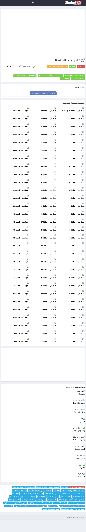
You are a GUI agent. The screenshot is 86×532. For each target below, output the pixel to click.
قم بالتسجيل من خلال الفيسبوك (42, 93)
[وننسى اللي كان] (43, 400)
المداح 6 (81, 477)
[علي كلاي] (43, 391)
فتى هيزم (9, 66)
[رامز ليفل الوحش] (43, 428)
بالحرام (82, 467)
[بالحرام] (43, 465)
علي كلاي (81, 394)
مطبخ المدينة (79, 412)
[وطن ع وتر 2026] (43, 437)
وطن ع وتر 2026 (78, 440)
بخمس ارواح (80, 458)
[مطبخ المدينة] (43, 410)
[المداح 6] (43, 474)
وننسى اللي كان (78, 403)
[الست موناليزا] (43, 446)
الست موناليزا (79, 449)
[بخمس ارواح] (43, 455)
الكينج (82, 421)
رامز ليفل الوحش (78, 430)
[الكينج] (43, 419)
